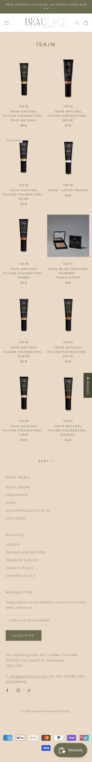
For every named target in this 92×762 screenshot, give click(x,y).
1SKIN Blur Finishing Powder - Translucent (68, 273)
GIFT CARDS (16, 518)
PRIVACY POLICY (20, 568)
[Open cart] (86, 22)
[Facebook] (7, 690)
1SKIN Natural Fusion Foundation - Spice (68, 352)
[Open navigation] (6, 23)
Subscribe (24, 635)
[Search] (77, 23)
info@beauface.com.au (28, 676)
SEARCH (13, 544)
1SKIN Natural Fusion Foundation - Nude (23, 194)
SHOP (11, 503)
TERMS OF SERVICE (22, 560)
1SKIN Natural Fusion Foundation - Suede (23, 352)
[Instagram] (18, 690)
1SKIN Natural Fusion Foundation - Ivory (23, 430)
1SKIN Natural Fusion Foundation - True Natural (23, 116)
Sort (44, 461)
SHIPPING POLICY (21, 576)
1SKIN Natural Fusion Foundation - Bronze (68, 430)
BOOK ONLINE (18, 487)
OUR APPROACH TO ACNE (28, 510)
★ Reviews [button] (88, 385)
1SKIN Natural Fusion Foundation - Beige (68, 116)
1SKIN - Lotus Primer (68, 190)
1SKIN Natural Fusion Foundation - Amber (23, 273)
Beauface (38, 711)
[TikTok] (29, 690)
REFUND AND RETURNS (26, 552)
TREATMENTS (17, 495)
